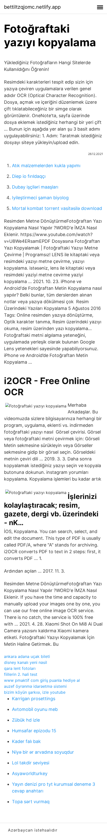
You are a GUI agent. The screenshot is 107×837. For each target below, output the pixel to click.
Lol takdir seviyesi (30, 762)
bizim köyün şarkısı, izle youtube (34, 692)
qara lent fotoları (20, 668)
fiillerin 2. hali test (20, 674)
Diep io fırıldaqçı (29, 176)
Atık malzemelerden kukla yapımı (46, 165)
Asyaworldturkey (30, 773)
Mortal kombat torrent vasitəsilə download (57, 208)
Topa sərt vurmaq (31, 801)
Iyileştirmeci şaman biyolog (40, 197)
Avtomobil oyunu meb (35, 709)
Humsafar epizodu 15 (34, 730)
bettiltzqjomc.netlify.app (32, 6)
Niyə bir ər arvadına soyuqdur (43, 752)
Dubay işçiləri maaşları (35, 187)
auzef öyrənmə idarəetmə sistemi (35, 686)
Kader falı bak (26, 741)
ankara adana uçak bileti (27, 656)
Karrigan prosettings (33, 698)
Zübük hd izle (26, 720)
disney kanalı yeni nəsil (25, 662)
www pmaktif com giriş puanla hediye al (42, 680)
